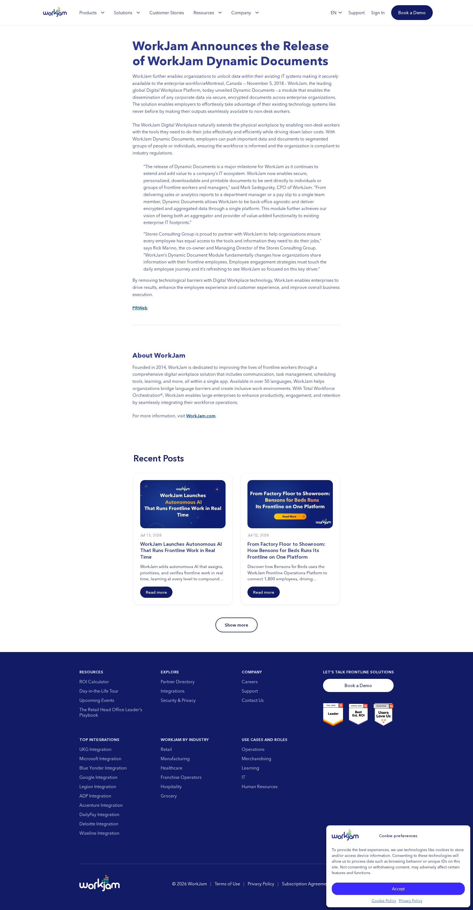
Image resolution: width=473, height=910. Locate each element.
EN (333, 12)
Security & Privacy (178, 700)
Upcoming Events (96, 700)
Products (88, 12)
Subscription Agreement (306, 883)
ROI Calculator (94, 681)
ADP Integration (95, 796)
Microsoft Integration (100, 758)
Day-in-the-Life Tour (98, 691)
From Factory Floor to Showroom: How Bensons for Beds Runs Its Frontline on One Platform (286, 550)
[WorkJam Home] (55, 12)
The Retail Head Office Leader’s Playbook (110, 712)
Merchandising (256, 758)
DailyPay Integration (99, 814)
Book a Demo (358, 685)
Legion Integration (97, 786)
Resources (204, 12)
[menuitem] (91, 12)
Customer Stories (166, 12)
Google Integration (98, 777)
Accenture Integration (101, 805)
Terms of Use (227, 883)
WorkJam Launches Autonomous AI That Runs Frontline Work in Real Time (181, 550)
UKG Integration (95, 749)
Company (241, 12)
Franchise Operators (181, 777)
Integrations (172, 691)
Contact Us (253, 700)
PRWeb (140, 308)
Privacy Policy (410, 900)
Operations (253, 749)
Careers (250, 681)
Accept (398, 888)
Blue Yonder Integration (103, 768)
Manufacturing (175, 758)
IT (243, 777)
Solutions (123, 12)
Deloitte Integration (98, 823)
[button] (412, 12)
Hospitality (171, 786)
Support (250, 691)
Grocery (169, 796)
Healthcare (171, 768)
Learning (250, 768)
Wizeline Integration (99, 833)
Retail (166, 749)
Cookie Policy (384, 900)
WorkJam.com (200, 415)
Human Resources (260, 786)
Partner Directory (178, 681)
